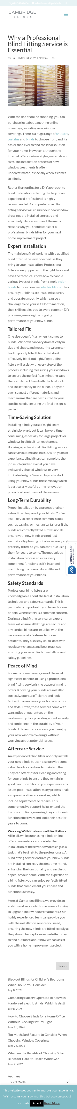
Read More (52, 1103)
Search (63, 966)
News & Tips (46, 58)
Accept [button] (37, 1103)
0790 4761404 (20, 3)
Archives (14, 1076)
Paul (14, 58)
